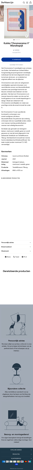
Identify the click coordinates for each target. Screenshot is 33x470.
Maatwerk (5, 251)
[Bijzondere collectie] (16, 371)
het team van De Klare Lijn (21, 394)
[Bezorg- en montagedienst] (16, 416)
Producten (16, 454)
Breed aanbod (6, 247)
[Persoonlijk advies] (16, 323)
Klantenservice (16, 458)
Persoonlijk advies (7, 242)
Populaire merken (16, 450)
